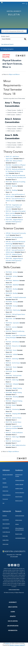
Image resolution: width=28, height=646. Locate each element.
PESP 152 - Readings (11, 190)
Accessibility (13, 602)
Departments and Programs (18, 475)
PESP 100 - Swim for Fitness (13, 418)
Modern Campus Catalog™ (17, 645)
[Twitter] (9, 566)
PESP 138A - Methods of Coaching (15, 182)
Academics (19, 470)
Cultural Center (6, 519)
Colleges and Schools (19, 480)
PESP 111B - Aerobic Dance (13, 422)
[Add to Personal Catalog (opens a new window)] (18, 55)
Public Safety (5, 536)
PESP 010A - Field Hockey (13, 310)
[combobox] (14, 31)
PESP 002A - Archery (11, 272)
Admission (6, 470)
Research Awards (18, 534)
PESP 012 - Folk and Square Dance (15, 314)
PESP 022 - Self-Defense (12, 342)
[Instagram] (15, 566)
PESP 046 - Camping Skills (13, 414)
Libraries (17, 524)
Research (18, 511)
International (5, 486)
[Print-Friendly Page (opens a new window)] (22, 55)
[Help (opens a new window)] (24, 55)
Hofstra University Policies (14, 589)
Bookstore (5, 515)
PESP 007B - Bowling (11, 293)
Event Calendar (6, 527)
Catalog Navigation (8, 49)
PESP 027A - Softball (11, 354)
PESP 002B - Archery (11, 276)
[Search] (25, 39)
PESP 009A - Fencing (11, 302)
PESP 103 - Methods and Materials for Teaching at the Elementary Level (15, 171)
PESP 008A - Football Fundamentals (16, 297)
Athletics (13, 616)
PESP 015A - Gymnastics (12, 323)
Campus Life (7, 511)
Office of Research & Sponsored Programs (19, 529)
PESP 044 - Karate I (11, 405)
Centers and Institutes (19, 515)
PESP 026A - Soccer (11, 350)
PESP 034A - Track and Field (13, 375)
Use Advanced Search (7, 44)
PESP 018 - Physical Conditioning (15, 331)
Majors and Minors (14, 74)
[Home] (2, 3)
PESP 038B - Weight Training (14, 392)
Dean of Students (6, 523)
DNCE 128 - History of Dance (14, 161)
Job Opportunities (12, 625)
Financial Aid (5, 499)
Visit (3, 503)
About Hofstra (12, 607)
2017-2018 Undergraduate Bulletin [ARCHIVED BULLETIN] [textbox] (14, 31)
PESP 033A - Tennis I (11, 367)
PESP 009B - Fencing (11, 306)
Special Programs (18, 496)
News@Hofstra (12, 630)
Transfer (4, 478)
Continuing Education (19, 492)
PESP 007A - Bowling (12, 289)
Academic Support (19, 488)
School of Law (5, 491)
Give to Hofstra (13, 621)
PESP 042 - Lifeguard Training (14, 401)
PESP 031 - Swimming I (12, 359)
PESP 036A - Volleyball (12, 384)
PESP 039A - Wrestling (12, 397)
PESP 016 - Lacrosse (11, 327)
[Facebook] (12, 566)
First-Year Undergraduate (8, 474)
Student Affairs (6, 540)
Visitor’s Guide (5, 544)
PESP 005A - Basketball (12, 285)
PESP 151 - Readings (11, 186)
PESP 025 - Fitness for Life (13, 346)
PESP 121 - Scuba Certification (14, 432)
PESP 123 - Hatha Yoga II (12, 437)
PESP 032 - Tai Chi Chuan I (13, 363)
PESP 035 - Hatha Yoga (12, 380)
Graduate (4, 482)
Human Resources (6, 532)
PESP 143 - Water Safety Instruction (16, 445)
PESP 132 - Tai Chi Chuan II (13, 441)
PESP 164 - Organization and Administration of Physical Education (14, 207)
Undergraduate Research (20, 538)
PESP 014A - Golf (10, 318)
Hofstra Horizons (18, 520)
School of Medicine (6, 495)
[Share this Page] (20, 55)
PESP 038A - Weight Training (14, 388)
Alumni (13, 611)
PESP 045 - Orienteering (12, 409)
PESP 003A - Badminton (12, 280)
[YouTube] (18, 566)
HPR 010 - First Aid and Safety (14, 237)
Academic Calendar (19, 484)
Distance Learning (19, 500)
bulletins (7, 643)
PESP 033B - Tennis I (11, 371)
